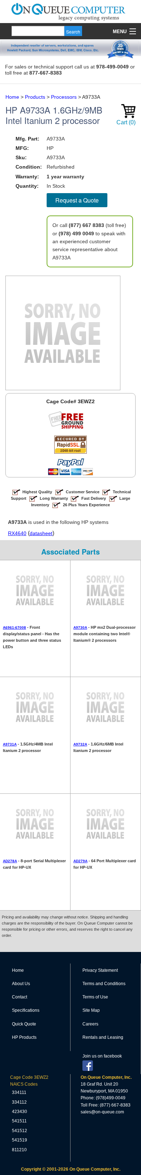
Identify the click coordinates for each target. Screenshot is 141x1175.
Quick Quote (24, 1024)
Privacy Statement (100, 970)
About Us (21, 983)
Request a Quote (77, 200)
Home (18, 970)
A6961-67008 (14, 627)
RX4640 (17, 533)
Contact (19, 997)
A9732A (80, 744)
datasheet (41, 533)
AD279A (80, 861)
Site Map (91, 1010)
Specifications (25, 1010)
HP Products (24, 1037)
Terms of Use (95, 997)
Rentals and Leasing (102, 1037)
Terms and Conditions (103, 983)
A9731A (10, 744)
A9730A (80, 627)
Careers (90, 1024)
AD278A (10, 861)
